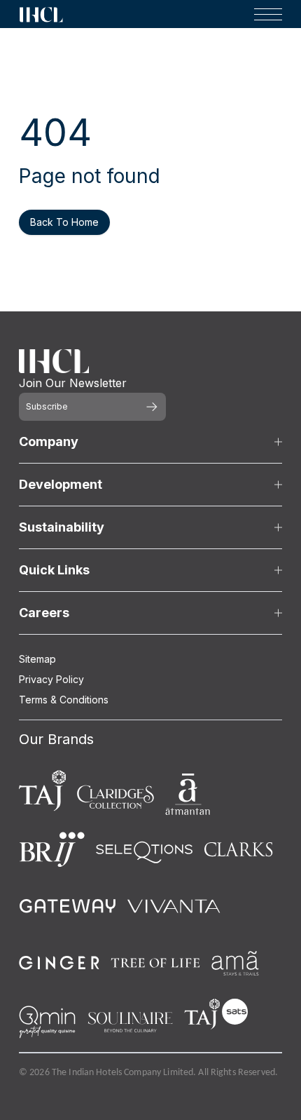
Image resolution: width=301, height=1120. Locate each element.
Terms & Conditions (63, 700)
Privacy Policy (51, 679)
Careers (44, 612)
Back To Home (64, 222)
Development (60, 484)
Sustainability (61, 527)
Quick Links (54, 569)
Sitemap (37, 659)
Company (48, 441)
